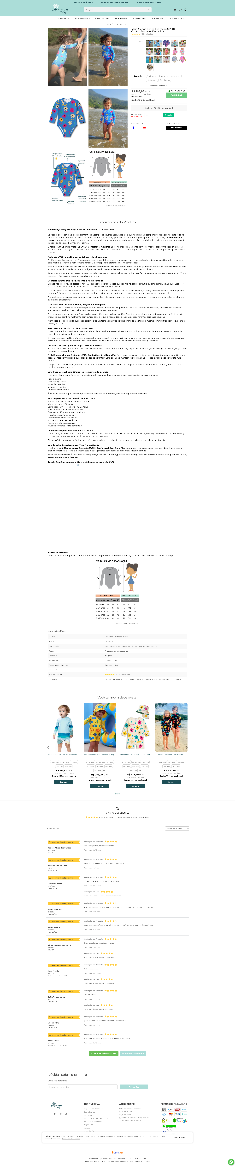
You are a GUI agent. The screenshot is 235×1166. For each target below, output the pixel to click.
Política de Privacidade (71, 1139)
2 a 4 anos (163, 76)
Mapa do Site (89, 1131)
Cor (140, 42)
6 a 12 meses (64, 762)
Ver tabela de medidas (159, 86)
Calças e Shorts (176, 18)
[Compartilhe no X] (139, 128)
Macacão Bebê (120, 18)
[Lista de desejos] (181, 10)
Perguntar (134, 1087)
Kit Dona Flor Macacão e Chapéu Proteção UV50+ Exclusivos (135, 754)
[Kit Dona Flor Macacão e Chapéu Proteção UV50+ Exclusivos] (135, 727)
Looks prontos (63, 18)
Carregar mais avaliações (103, 1053)
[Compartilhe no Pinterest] (144, 128)
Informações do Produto (117, 222)
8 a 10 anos (165, 80)
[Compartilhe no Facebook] (133, 128)
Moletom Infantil (102, 18)
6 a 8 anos (151, 80)
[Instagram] (55, 1114)
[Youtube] (66, 1114)
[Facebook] (50, 1114)
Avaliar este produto (134, 1053)
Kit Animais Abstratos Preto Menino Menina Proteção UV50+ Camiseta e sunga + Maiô (171, 754)
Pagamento (88, 1125)
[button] (67, 57)
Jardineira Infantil (158, 18)
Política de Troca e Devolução (96, 1118)
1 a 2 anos (151, 76)
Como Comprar (90, 1115)
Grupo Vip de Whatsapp (93, 1109)
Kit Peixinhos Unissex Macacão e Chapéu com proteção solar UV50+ (99, 755)
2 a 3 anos (59, 766)
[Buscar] (149, 9)
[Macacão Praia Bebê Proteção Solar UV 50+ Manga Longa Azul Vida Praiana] (64, 727)
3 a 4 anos (68, 766)
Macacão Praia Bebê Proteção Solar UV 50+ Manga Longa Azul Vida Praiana (64, 754)
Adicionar (177, 128)
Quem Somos (89, 1112)
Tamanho (138, 76)
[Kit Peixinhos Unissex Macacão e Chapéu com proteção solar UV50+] (100, 727)
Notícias (87, 1128)
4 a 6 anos (175, 76)
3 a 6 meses (55, 762)
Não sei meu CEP (136, 116)
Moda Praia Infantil (82, 18)
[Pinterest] (61, 1114)
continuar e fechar (180, 1137)
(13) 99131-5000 (126, 1111)
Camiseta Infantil (139, 18)
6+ (104, 770)
